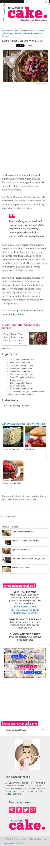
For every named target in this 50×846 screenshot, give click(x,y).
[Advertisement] (25, 130)
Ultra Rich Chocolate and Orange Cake (28, 558)
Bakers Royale (17, 314)
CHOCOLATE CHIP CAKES (25, 634)
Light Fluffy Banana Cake (22, 531)
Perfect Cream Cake (20, 567)
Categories (10, 730)
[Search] (46, 2)
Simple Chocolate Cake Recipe (25, 540)
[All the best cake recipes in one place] (25, 19)
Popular (5, 527)
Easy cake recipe (31, 496)
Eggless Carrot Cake (20, 549)
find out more (15, 793)
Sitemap (19, 843)
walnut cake (30, 499)
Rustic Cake (18, 499)
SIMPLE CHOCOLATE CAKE (25, 619)
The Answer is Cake (10, 30)
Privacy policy (8, 843)
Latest (15, 527)
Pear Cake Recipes (23, 33)
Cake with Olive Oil (13, 496)
